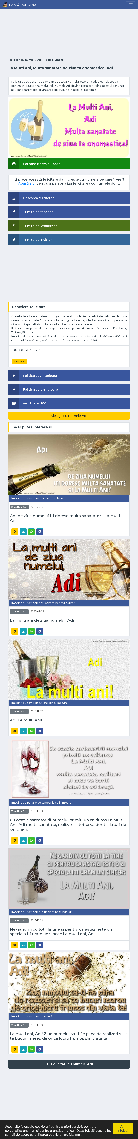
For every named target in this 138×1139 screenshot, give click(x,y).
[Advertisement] (69, 33)
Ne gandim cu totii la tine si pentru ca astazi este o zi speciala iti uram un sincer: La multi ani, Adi (62, 931)
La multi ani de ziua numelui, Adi (42, 620)
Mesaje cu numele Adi (69, 416)
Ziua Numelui (55, 59)
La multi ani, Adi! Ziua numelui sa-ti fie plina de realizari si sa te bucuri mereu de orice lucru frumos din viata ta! (69, 1036)
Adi (39, 59)
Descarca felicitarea (38, 198)
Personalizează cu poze (41, 164)
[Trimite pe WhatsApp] (31, 531)
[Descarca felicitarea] (23, 531)
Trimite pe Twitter (37, 240)
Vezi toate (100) (35, 403)
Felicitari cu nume (20, 59)
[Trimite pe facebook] (39, 531)
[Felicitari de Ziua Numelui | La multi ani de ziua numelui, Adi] (69, 569)
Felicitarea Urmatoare (40, 389)
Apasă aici (26, 183)
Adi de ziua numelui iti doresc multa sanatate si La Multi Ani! (65, 518)
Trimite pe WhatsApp (40, 226)
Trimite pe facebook (39, 212)
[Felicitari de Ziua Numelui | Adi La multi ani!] (69, 669)
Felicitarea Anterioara (39, 376)
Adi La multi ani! (26, 720)
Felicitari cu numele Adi (72, 1064)
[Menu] (130, 4)
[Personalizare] (14, 531)
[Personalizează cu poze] (69, 127)
